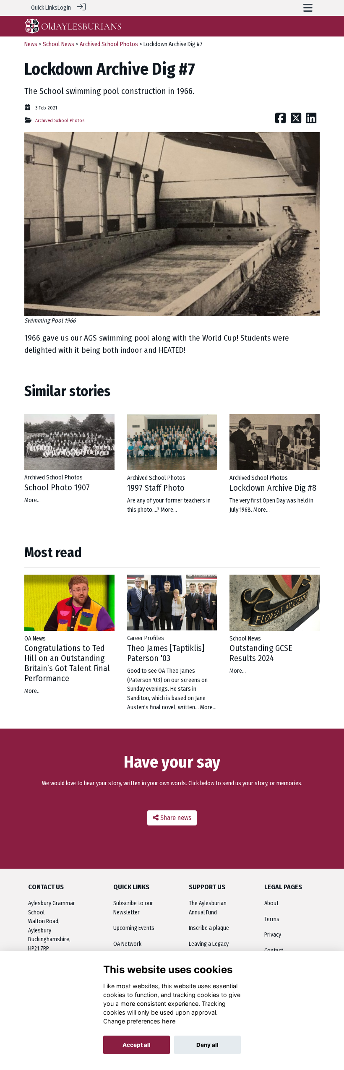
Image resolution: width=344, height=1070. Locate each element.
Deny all (207, 1044)
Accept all (136, 1044)
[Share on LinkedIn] (311, 120)
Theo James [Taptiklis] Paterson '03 (165, 653)
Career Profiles (145, 638)
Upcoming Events (133, 928)
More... (32, 500)
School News (58, 44)
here (169, 1021)
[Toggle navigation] (308, 7)
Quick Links (44, 7)
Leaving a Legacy (209, 944)
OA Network (127, 944)
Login (64, 7)
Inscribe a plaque (209, 928)
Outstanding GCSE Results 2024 (260, 653)
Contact (273, 950)
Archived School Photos (109, 44)
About (271, 903)
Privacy (272, 934)
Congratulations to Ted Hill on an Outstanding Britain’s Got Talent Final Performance (67, 663)
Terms (271, 919)
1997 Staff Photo (156, 488)
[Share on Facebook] (280, 120)
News (30, 44)
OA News (35, 638)
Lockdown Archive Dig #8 (273, 488)
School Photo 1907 (57, 487)
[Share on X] (296, 120)
